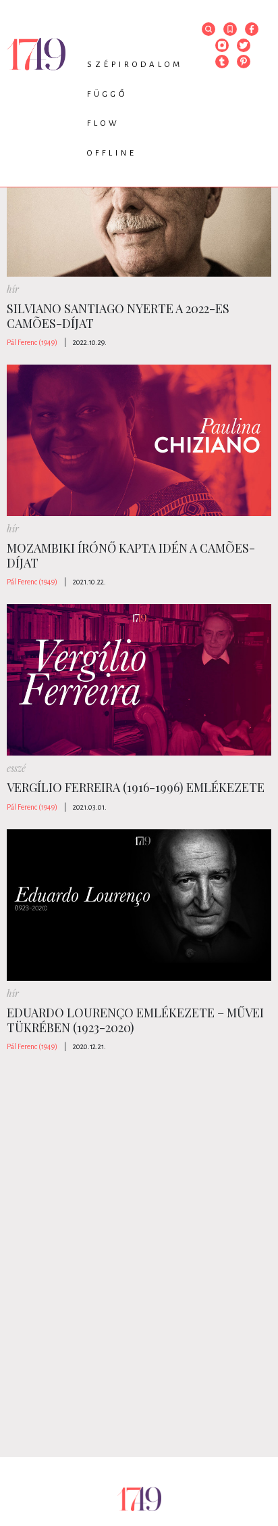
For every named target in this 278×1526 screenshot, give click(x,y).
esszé (16, 768)
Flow (103, 123)
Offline (112, 153)
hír (13, 289)
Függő (107, 94)
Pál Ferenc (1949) (32, 342)
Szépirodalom (135, 64)
